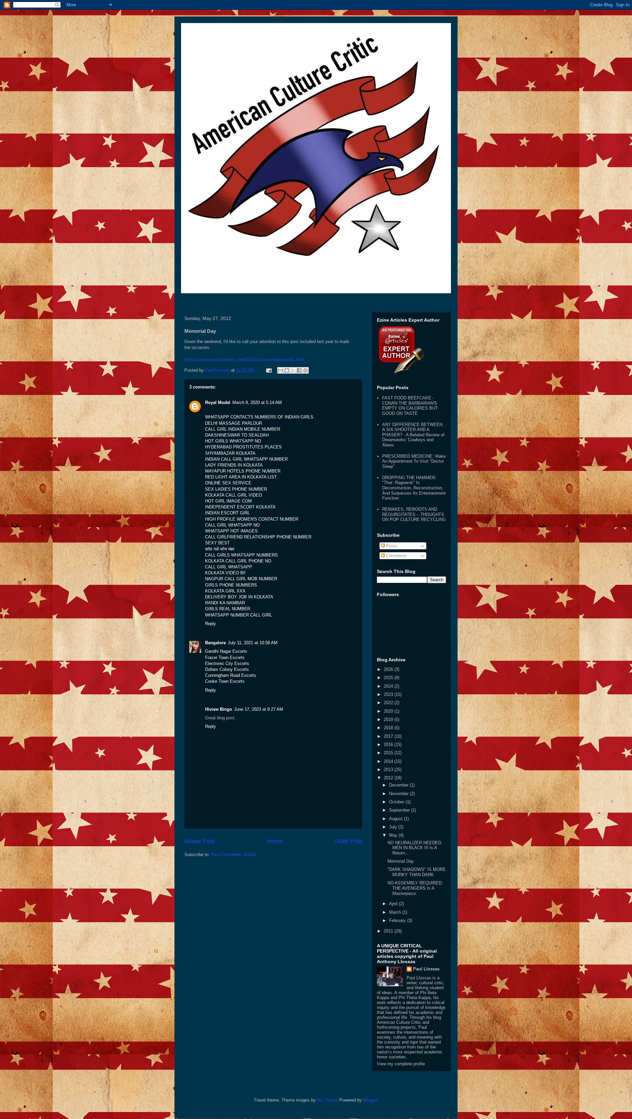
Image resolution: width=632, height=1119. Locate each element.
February (398, 920)
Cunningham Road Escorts (230, 675)
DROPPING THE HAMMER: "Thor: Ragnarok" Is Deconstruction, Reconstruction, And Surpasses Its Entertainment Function (414, 488)
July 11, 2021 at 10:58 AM (252, 642)
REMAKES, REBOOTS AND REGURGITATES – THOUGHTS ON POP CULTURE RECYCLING (414, 514)
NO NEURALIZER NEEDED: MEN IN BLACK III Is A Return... (414, 847)
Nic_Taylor (327, 1100)
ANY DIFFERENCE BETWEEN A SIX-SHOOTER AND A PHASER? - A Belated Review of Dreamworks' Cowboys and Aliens (413, 434)
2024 (389, 686)
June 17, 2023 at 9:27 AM (258, 709)
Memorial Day (400, 861)
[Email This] (280, 370)
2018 (389, 727)
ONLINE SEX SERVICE (228, 482)
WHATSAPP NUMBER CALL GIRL (238, 615)
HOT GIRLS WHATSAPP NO (233, 441)
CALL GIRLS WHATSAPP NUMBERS (241, 555)
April (394, 903)
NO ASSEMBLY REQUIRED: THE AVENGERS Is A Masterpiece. (415, 888)
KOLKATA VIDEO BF (225, 572)
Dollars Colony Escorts (227, 669)
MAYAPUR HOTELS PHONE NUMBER (242, 471)
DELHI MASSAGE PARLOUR (233, 423)
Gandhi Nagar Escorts (226, 651)
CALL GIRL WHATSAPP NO (232, 525)
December (399, 785)
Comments (396, 555)
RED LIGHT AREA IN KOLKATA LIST (241, 476)
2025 (389, 677)
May (394, 835)
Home (274, 841)
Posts (391, 545)
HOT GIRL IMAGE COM (228, 501)
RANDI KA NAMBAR (225, 602)
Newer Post (199, 841)
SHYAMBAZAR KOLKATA (230, 453)
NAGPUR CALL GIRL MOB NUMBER (241, 578)
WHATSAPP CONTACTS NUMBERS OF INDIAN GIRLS (259, 417)
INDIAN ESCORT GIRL (227, 512)
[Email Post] (268, 370)
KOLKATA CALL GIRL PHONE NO (238, 561)
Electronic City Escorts (227, 663)
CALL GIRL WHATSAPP (228, 566)
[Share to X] (293, 370)
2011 (389, 931)
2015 (389, 752)
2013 (389, 769)
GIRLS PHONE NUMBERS (231, 585)
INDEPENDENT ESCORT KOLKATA (240, 506)
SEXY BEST (217, 542)
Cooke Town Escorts (225, 681)
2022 (389, 702)
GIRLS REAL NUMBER (227, 608)
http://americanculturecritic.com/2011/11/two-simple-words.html (244, 359)
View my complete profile (401, 1063)
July (393, 826)
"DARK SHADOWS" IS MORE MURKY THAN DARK (416, 872)
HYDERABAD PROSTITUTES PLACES (243, 447)
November (399, 793)
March (395, 912)
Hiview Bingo (218, 709)
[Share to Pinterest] (305, 370)
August (396, 818)
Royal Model (217, 402)
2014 (389, 761)
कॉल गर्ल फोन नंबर (219, 549)
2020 (389, 711)
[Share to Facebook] (299, 370)
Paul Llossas (426, 968)
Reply (210, 623)
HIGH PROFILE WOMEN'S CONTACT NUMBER (251, 519)
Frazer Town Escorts (225, 657)
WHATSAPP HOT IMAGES (231, 531)
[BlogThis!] (286, 370)
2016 (389, 744)
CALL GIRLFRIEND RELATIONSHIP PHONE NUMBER (258, 536)
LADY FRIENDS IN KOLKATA (234, 465)
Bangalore (215, 642)
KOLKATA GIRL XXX (225, 590)
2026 (389, 669)
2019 (389, 719)
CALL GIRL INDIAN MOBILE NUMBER (242, 429)
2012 (389, 777)
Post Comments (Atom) (233, 854)
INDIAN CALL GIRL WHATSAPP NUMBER (246, 459)
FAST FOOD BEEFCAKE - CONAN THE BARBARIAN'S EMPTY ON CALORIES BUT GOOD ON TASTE (410, 405)
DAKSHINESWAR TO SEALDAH (237, 435)
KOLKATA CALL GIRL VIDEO (233, 495)
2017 (389, 736)
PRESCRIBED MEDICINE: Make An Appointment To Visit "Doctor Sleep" (414, 461)
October (397, 801)
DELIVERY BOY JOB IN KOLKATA (239, 596)
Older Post (348, 841)
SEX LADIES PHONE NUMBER (236, 489)
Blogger (370, 1100)
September (400, 810)
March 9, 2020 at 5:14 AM (257, 402)
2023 (389, 694)
